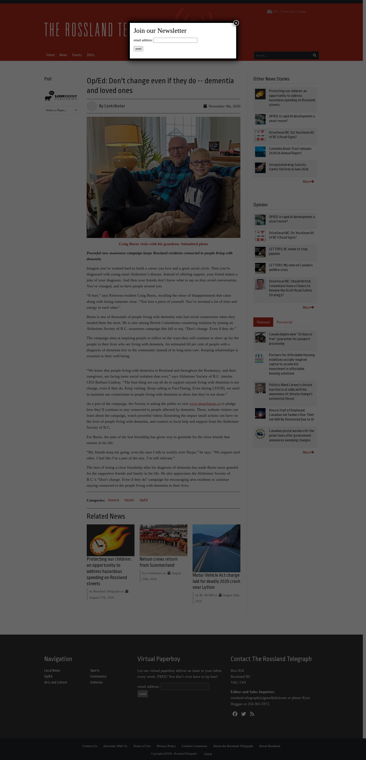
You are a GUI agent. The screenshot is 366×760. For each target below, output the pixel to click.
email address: (143, 40)
